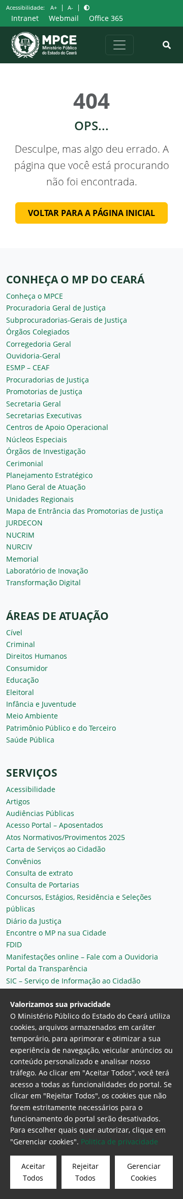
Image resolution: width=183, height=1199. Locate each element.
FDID (14, 944)
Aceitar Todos (33, 1171)
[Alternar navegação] (119, 45)
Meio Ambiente (32, 716)
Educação (22, 680)
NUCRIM (20, 535)
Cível (14, 632)
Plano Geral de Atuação (45, 487)
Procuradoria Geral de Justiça (56, 308)
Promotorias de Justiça (44, 391)
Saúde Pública (30, 740)
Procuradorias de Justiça (47, 380)
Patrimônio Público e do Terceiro (61, 728)
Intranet (25, 18)
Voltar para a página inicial (91, 213)
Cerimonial (24, 463)
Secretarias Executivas (44, 415)
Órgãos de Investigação (45, 451)
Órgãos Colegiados (38, 332)
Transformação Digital (43, 582)
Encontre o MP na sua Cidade (56, 933)
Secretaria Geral (33, 404)
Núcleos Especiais (36, 439)
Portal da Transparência (46, 968)
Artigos (18, 801)
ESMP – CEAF (27, 367)
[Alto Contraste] (86, 7)
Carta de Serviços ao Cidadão (55, 849)
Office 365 (106, 18)
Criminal (20, 644)
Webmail (64, 18)
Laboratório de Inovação (47, 570)
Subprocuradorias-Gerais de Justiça (66, 320)
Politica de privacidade (119, 1141)
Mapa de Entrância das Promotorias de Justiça (84, 511)
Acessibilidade (30, 789)
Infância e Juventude (41, 704)
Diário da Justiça (34, 921)
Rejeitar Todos (85, 1171)
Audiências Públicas (40, 813)
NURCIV (19, 546)
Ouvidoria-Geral (33, 356)
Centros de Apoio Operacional (57, 427)
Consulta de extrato (39, 873)
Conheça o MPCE (34, 296)
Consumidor (27, 668)
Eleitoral (20, 692)
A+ (53, 7)
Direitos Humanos (36, 656)
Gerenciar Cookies (144, 1171)
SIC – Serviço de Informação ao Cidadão (73, 981)
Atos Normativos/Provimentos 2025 (65, 837)
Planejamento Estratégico (49, 475)
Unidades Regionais (40, 499)
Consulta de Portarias (42, 885)
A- (70, 7)
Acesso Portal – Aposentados (54, 825)
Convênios (23, 861)
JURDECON (24, 522)
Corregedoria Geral (38, 344)
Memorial (22, 559)
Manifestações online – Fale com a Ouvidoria (82, 957)
